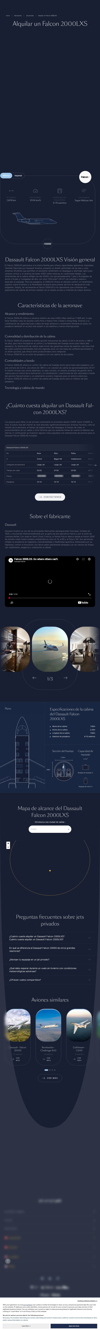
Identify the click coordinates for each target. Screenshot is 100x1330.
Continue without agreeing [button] (87, 1301)
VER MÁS (52, 1078)
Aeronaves (18, 15)
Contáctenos (52, 497)
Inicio (8, 15)
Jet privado (30, 15)
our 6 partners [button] (27, 1305)
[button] (8, 843)
